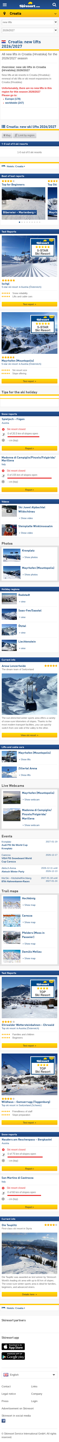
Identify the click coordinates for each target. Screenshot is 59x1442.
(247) (14, 102)
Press (5, 1401)
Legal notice (9, 1393)
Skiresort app (10, 1337)
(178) (12, 99)
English (14, 1374)
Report (28, 448)
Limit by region (25, 135)
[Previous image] (4, 202)
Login (34, 1401)
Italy (4, 464)
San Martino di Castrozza (18, 1178)
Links (34, 1386)
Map (8, 135)
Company (36, 1393)
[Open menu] (4, 4)
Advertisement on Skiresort (18, 1408)
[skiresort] (29, 4)
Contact (6, 1386)
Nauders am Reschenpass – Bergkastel (27, 1139)
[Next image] (55, 202)
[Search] (54, 4)
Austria (5, 423)
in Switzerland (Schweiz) (29, 1105)
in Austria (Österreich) (30, 287)
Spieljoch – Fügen (13, 419)
